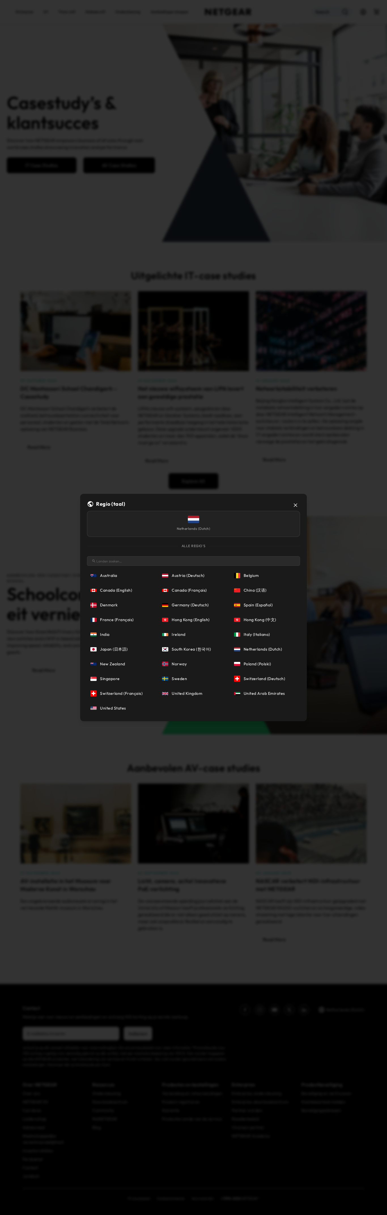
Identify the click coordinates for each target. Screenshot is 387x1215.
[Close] (295, 505)
